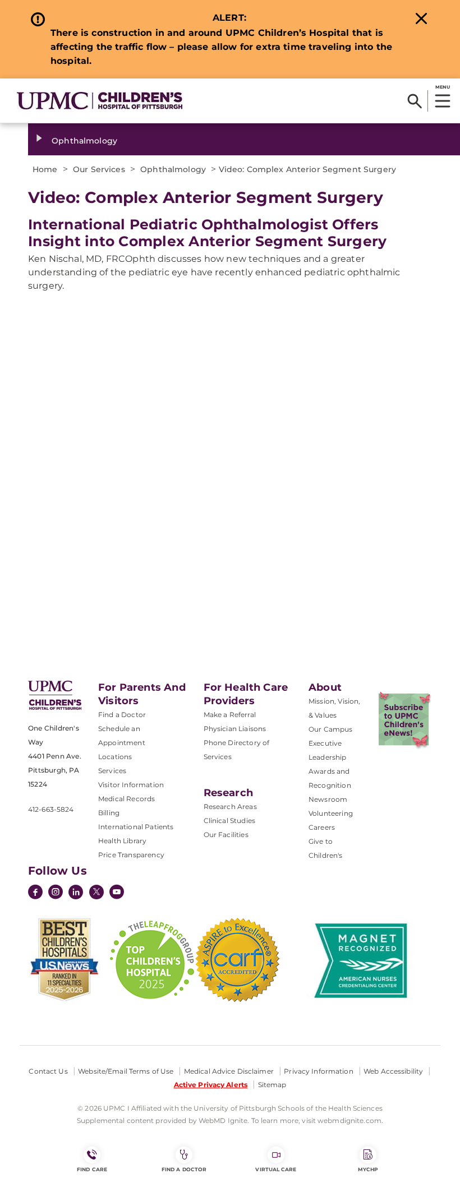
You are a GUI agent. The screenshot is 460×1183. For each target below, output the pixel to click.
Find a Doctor (122, 714)
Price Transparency (131, 855)
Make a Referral (230, 714)
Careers (322, 827)
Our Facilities (226, 834)
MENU (442, 87)
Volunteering (331, 813)
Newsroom (328, 799)
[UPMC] (99, 100)
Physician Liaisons (235, 728)
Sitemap (272, 1084)
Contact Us (48, 1071)
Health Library (122, 841)
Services (112, 770)
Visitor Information (131, 784)
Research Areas (230, 806)
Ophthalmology (84, 141)
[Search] (415, 101)
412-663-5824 (50, 809)
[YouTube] (116, 893)
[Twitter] (96, 892)
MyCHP (368, 1169)
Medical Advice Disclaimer (229, 1071)
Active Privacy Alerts (211, 1084)
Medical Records (126, 798)
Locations (115, 756)
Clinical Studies (230, 820)
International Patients (136, 826)
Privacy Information (318, 1071)
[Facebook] (35, 893)
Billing (108, 812)
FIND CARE (92, 1169)
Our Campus (331, 729)
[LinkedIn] (75, 893)
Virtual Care (275, 1169)
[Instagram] (55, 893)
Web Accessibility (393, 1071)
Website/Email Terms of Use (125, 1071)
